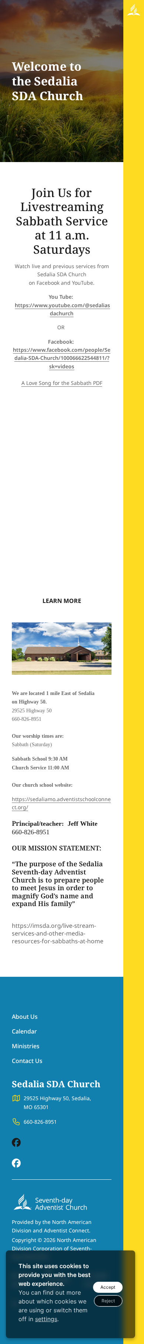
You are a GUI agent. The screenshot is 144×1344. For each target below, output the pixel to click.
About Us (25, 1017)
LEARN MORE (61, 601)
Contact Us (27, 1061)
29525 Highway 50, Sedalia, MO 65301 (57, 1102)
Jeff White (82, 823)
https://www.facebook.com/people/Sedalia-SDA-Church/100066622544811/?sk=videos (61, 358)
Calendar (24, 1031)
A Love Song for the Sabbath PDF (61, 382)
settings (46, 1319)
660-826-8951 (40, 1121)
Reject (108, 1300)
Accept (107, 1287)
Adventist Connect (66, 1230)
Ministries (26, 1046)
